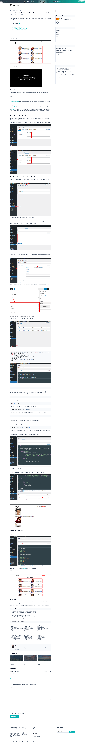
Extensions (58, 32)
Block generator (47, 732)
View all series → (59, 60)
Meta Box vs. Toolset (36, 736)
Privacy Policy (27, 741)
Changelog (23, 732)
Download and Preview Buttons (16, 639)
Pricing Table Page (40, 625)
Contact (23, 733)
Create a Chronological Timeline (16, 635)
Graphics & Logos (24, 734)
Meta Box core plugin (15, 101)
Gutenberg (26, 631)
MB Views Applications (28, 638)
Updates (57, 40)
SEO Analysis (39, 634)
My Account (24, 728)
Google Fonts (26, 630)
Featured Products (27, 626)
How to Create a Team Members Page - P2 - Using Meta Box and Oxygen (24, 612)
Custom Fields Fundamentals (15, 636)
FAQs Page (26, 625)
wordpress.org (20, 102)
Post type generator (48, 729)
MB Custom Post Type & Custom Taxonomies (20, 104)
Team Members (39, 638)
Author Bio (12, 625)
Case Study (18, 10)
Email (11, 706)
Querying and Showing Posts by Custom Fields (64, 50)
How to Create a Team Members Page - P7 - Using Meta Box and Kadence (24, 618)
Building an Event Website (15, 630)
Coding (12, 634)
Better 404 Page (13, 626)
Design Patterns (13, 637)
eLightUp (23, 741)
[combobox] (64, 11)
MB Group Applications (28, 637)
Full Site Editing (26, 629)
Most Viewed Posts (27, 639)
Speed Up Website (40, 636)
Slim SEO (34, 727)
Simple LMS (39, 635)
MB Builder (13, 106)
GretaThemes (35, 729)
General (57, 34)
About (23, 727)
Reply (11, 678)
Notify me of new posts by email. (17, 713)
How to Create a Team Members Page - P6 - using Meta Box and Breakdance (24, 616)
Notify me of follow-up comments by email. (19, 711)
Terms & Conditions (32, 741)
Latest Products (26, 634)
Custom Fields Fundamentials (61, 48)
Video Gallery (39, 640)
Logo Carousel (26, 635)
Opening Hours (26, 640)
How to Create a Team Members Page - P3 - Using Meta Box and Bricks (30, 663)
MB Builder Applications (28, 636)
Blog (14, 10)
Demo (46, 727)
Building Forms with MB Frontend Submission (63, 54)
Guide (57, 36)
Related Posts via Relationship (42, 631)
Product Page (39, 626)
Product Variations (40, 627)
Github (24, 568)
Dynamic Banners (13, 640)
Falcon (34, 728)
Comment (12, 687)
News (57, 38)
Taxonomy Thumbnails (41, 637)
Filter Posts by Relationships (28, 627)
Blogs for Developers (14, 627)
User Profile (39, 639)
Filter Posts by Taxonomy (28, 628)
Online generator (47, 728)
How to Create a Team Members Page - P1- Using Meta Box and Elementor (24, 611)
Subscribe (72, 731)
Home (11, 10)
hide (19, 23)
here (22, 468)
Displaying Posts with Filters (15, 638)
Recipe (38, 630)
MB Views (13, 109)
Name (11, 701)
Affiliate (23, 729)
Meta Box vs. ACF (36, 735)
